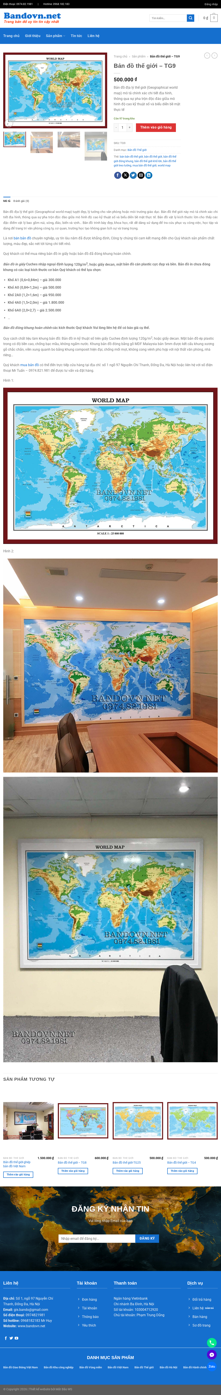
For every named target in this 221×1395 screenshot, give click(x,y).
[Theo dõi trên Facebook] (6, 1338)
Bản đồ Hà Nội (168, 1367)
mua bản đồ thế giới (144, 165)
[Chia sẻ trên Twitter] (133, 175)
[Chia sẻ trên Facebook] (117, 175)
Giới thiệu (32, 36)
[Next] (100, 90)
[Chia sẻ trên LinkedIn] (148, 175)
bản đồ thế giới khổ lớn (148, 161)
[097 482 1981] (212, 1343)
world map (164, 165)
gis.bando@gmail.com (31, 1310)
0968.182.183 (61, 4)
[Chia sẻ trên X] (125, 175)
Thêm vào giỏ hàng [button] (18, 1174)
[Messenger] (212, 1354)
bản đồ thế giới (153, 156)
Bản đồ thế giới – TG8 (72, 1162)
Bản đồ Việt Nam (118, 1367)
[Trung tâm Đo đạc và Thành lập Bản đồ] (32, 18)
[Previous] (11, 90)
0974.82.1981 (24, 4)
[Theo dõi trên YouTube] (16, 1338)
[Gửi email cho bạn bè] (141, 175)
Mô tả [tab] (6, 201)
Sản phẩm (54, 36)
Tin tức (76, 36)
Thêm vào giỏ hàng (156, 127)
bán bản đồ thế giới (131, 156)
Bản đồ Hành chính (195, 1367)
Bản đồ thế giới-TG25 (127, 1162)
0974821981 (35, 1315)
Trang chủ (11, 36)
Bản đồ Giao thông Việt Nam (20, 1367)
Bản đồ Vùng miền (90, 1367)
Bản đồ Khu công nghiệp (58, 1367)
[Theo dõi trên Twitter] (11, 1338)
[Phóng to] (9, 123)
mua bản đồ (29, 365)
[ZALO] (212, 1366)
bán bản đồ (22, 238)
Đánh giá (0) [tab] (21, 201)
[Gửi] (190, 18)
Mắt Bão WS (64, 1389)
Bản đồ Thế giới (137, 150)
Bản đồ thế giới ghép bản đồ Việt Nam (16, 1164)
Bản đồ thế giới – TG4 (181, 1162)
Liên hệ (93, 36)
